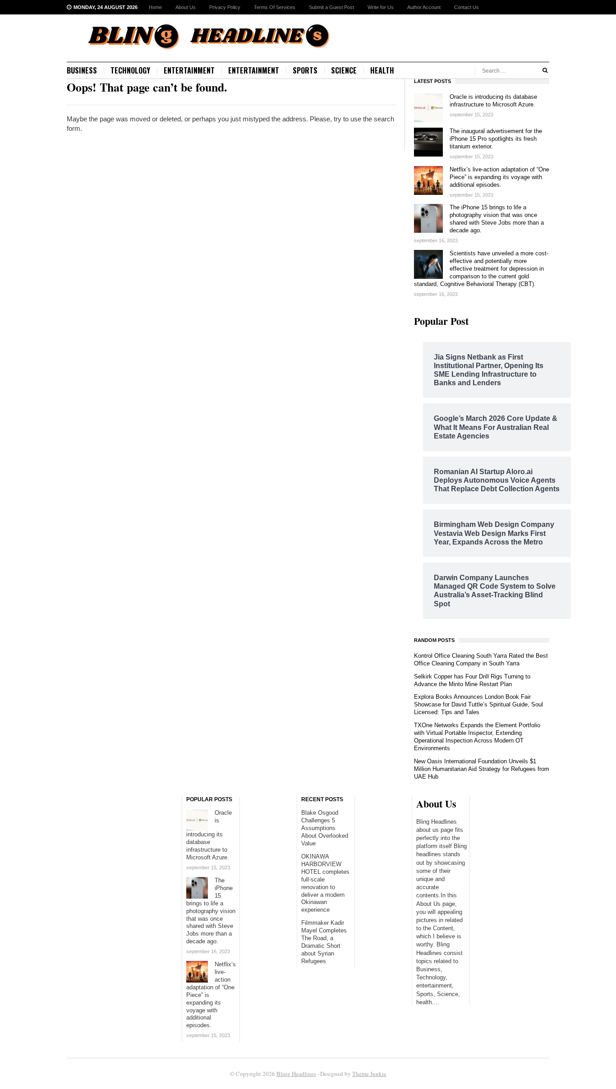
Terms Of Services (274, 7)
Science (344, 70)
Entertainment (189, 70)
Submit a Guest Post (331, 7)
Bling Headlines (296, 1074)
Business (82, 70)
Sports (305, 70)
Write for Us (381, 7)
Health (382, 70)
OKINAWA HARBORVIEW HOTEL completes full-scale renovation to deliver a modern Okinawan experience (325, 883)
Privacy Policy (224, 7)
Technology (130, 70)
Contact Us (466, 7)
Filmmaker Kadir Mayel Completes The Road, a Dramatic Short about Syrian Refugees (324, 941)
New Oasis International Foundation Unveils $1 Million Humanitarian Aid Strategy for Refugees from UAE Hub (481, 769)
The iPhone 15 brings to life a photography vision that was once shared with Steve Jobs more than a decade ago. (497, 219)
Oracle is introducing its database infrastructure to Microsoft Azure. (493, 100)
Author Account (424, 7)
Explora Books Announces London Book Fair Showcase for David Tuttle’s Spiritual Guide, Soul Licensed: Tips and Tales (478, 704)
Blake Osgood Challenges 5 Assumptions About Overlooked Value (324, 828)
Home (155, 7)
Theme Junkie (369, 1074)
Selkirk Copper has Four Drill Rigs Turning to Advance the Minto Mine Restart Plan (472, 680)
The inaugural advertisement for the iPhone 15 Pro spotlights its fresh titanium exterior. (496, 139)
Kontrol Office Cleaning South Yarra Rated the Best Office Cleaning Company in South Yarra (481, 659)
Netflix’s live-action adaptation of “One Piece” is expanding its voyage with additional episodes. (499, 177)
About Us (185, 7)
